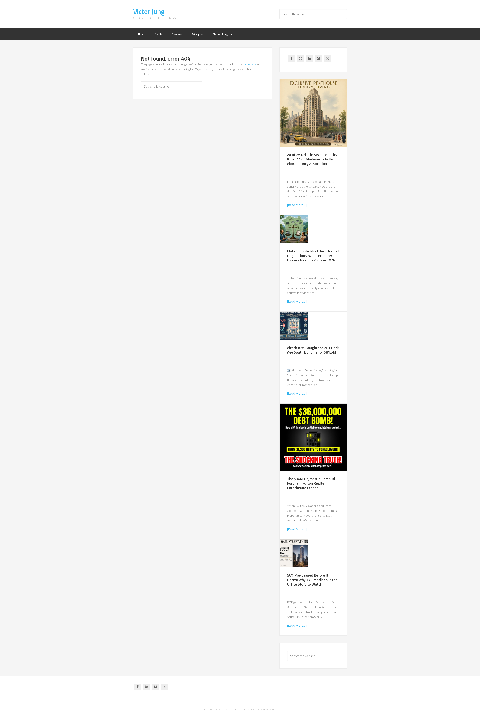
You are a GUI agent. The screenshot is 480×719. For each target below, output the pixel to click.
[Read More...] (297, 205)
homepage (249, 64)
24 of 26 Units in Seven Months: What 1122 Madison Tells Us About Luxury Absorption (312, 159)
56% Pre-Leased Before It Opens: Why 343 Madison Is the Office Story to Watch (312, 579)
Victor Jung (149, 11)
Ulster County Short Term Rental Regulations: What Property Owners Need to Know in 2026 (313, 255)
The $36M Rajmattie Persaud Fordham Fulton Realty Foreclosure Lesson (311, 483)
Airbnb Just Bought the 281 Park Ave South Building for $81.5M (313, 350)
